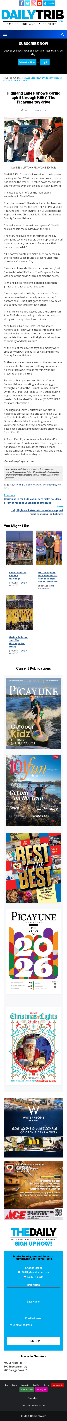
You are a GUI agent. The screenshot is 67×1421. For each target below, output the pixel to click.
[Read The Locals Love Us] (33, 868)
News (6, 1385)
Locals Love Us (57, 1385)
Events (46, 1385)
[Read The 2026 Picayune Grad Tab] (33, 952)
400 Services (11, 1362)
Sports (14, 1385)
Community (15, 78)
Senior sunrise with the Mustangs (17, 575)
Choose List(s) (33, 1268)
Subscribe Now (27, 62)
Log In (44, 62)
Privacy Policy (33, 1398)
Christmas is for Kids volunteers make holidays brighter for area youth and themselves (32, 499)
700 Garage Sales (14, 1370)
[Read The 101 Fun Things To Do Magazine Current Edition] (33, 790)
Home (5, 78)
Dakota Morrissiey (18, 584)
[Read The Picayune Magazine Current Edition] (33, 713)
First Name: (33, 1285)
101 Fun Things (27, 1390)
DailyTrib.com (40, 110)
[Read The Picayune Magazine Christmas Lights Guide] (33, 1046)
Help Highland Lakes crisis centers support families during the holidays (37, 510)
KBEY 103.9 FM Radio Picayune (25, 484)
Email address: (33, 1318)
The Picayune (49, 484)
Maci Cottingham (46, 587)
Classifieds (36, 1385)
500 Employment (13, 1366)
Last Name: (33, 1301)
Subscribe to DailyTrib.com (33, 1405)
